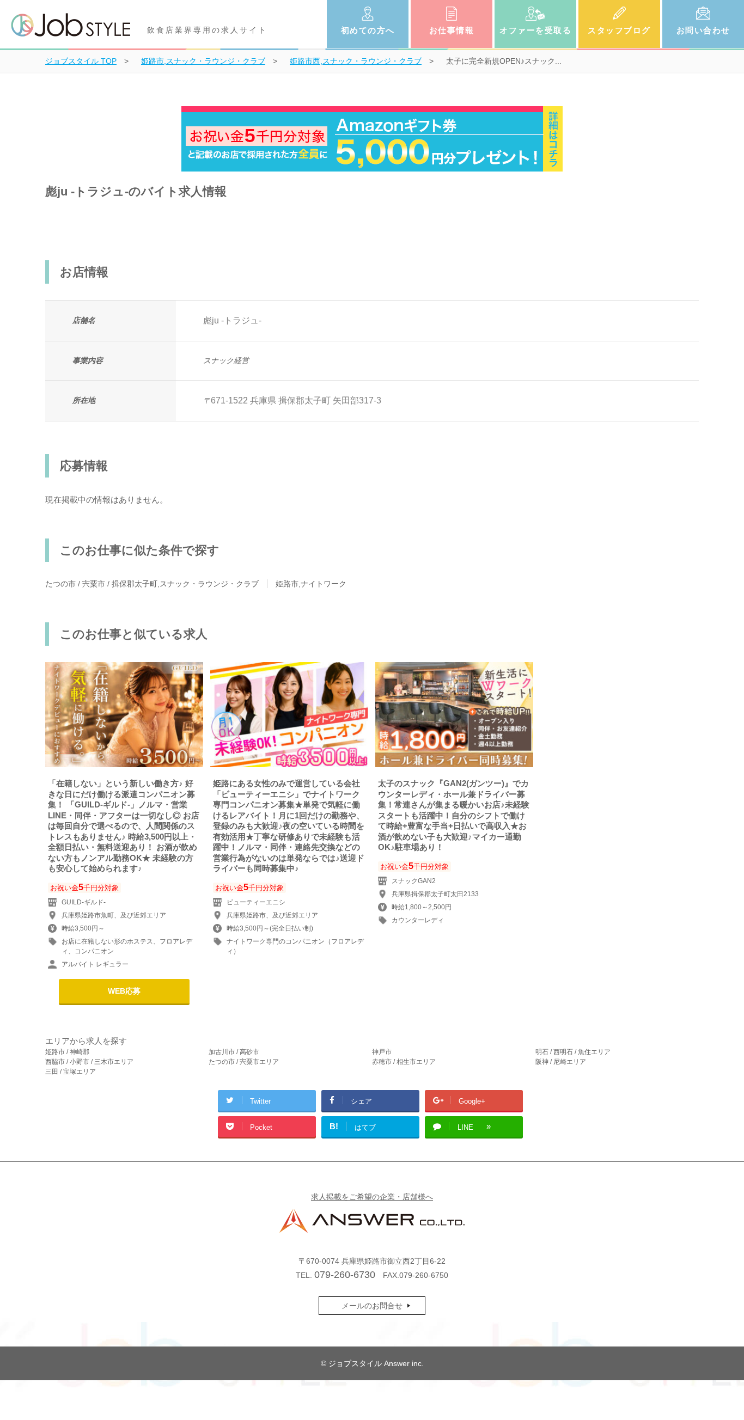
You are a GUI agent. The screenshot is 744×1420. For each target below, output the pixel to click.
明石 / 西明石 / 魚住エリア (573, 1052)
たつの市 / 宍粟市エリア (244, 1062)
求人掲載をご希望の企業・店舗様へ (372, 1196)
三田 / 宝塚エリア (70, 1071)
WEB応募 (124, 991)
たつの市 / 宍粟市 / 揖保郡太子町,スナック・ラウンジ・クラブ (152, 583)
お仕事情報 (451, 30)
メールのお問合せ (372, 1305)
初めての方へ (368, 30)
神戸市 (382, 1052)
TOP (81, 61)
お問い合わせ (703, 30)
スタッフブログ (619, 30)
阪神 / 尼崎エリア (560, 1062)
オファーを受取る (535, 30)
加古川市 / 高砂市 (234, 1052)
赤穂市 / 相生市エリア (404, 1062)
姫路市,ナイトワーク (311, 583)
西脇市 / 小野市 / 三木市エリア (89, 1062)
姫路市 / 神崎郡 (67, 1052)
